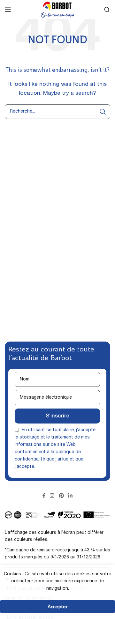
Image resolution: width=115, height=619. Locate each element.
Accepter (58, 606)
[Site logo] (57, 9)
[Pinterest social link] (61, 496)
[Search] (107, 9)
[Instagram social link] (52, 496)
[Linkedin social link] (70, 496)
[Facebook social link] (44, 496)
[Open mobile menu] (8, 9)
